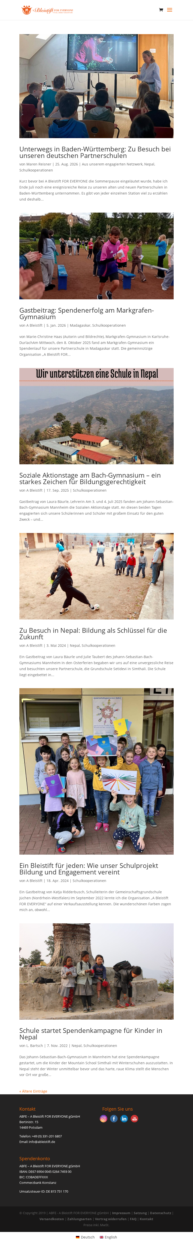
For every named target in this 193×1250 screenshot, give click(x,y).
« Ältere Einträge (33, 1091)
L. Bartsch (34, 1045)
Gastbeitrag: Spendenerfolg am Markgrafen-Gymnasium (86, 313)
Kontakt (146, 1219)
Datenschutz (160, 1213)
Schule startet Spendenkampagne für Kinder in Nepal (90, 1033)
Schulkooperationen (36, 170)
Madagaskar (80, 325)
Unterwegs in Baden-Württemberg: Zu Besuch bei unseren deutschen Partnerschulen (95, 152)
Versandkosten (51, 1219)
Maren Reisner (38, 164)
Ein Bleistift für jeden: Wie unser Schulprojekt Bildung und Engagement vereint (88, 868)
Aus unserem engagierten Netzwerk (112, 164)
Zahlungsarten (79, 1219)
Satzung (140, 1213)
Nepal (149, 164)
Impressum (121, 1213)
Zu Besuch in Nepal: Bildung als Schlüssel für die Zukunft (93, 633)
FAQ (133, 1219)
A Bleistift (34, 325)
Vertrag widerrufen (111, 1219)
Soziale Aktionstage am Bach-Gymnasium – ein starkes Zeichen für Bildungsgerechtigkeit (90, 478)
